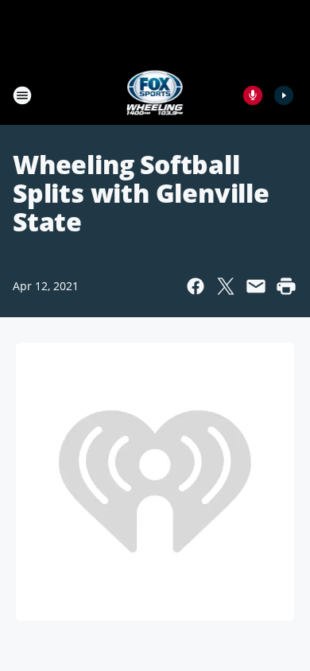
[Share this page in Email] (256, 286)
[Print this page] (286, 286)
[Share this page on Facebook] (195, 286)
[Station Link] (155, 95)
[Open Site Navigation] (22, 95)
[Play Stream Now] (283, 95)
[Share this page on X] (226, 286)
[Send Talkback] (252, 95)
